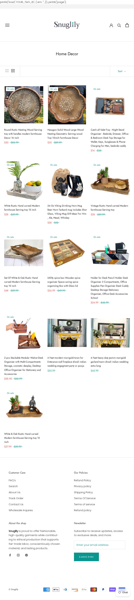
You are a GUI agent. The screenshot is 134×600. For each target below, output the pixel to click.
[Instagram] (18, 555)
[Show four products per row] (12, 70)
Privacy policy (82, 486)
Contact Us (16, 504)
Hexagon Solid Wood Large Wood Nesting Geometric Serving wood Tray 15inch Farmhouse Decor (65, 134)
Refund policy (82, 510)
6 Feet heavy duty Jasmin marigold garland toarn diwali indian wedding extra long (109, 361)
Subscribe (86, 557)
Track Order (16, 498)
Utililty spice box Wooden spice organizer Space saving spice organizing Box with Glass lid (63, 282)
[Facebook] (10, 555)
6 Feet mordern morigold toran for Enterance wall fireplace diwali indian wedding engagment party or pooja (66, 361)
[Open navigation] (7, 25)
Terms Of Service (85, 498)
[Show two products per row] (7, 70)
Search (13, 486)
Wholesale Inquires (21, 510)
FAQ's (12, 480)
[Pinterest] (26, 555)
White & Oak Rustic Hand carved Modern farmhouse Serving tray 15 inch (22, 438)
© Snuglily (13, 589)
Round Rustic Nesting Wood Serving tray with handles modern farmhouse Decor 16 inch (23, 134)
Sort (120, 71)
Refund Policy (82, 480)
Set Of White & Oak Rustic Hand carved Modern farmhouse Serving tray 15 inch (22, 282)
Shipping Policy (83, 492)
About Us (14, 492)
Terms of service (84, 504)
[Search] (119, 25)
